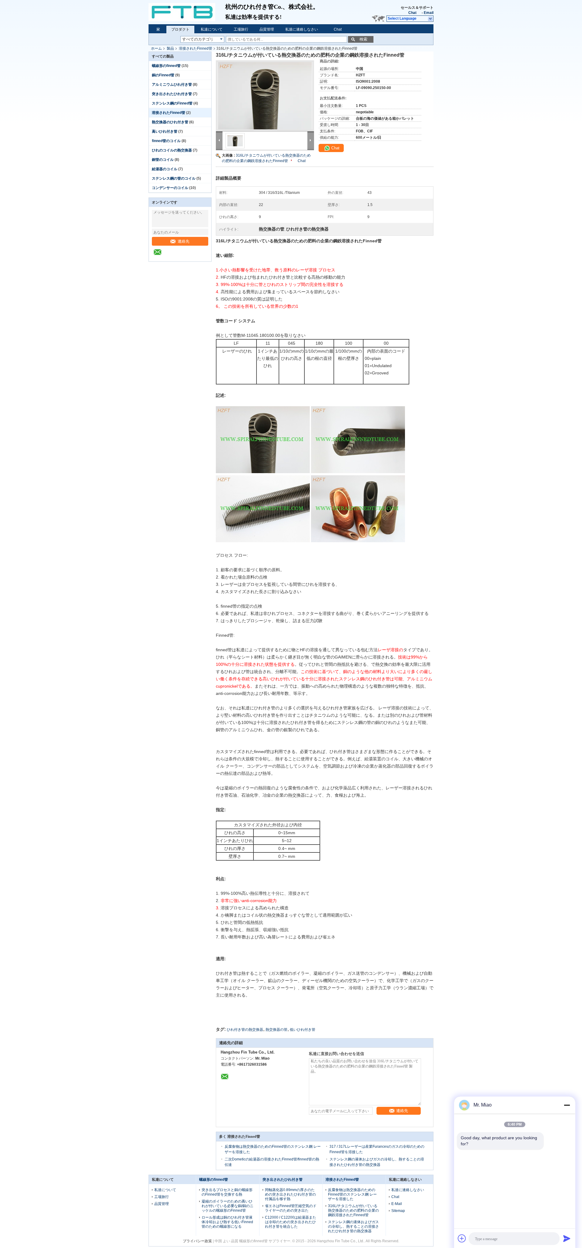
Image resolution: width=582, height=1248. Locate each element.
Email (428, 13)
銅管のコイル (163, 160)
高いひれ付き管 (164, 131)
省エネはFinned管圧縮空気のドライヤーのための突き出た (290, 1208)
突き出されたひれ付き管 (172, 94)
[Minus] (566, 1105)
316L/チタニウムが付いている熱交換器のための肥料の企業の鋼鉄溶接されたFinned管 (353, 1210)
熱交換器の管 (276, 1029)
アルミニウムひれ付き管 (172, 84)
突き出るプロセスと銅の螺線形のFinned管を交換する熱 (227, 1192)
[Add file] (462, 1238)
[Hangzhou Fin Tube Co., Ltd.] (187, 12)
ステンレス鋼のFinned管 (172, 103)
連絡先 (183, 241)
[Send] (567, 1238)
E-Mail (396, 1204)
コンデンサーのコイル (170, 188)
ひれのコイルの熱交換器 (172, 150)
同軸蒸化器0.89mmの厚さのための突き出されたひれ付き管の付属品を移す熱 (290, 1194)
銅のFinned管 (163, 75)
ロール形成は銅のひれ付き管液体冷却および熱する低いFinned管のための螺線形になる (227, 1222)
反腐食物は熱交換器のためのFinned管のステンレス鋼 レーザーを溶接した (352, 1194)
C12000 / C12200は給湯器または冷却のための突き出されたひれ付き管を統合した (290, 1222)
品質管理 (266, 29)
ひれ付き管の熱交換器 (245, 1029)
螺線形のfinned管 (166, 66)
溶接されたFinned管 (195, 48)
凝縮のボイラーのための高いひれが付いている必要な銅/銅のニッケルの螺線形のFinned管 (227, 1206)
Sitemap (398, 1211)
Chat (412, 13)
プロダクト (180, 29)
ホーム (156, 48)
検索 (363, 39)
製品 (170, 48)
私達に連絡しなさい (301, 29)
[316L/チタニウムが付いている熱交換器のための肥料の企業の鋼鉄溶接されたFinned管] (265, 95)
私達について (211, 29)
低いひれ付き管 (302, 1029)
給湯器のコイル (164, 169)
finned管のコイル (166, 141)
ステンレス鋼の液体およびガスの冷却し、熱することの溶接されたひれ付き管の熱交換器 (353, 1226)
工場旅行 (241, 29)
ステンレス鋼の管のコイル (174, 178)
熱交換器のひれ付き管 (170, 122)
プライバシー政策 (197, 1241)
